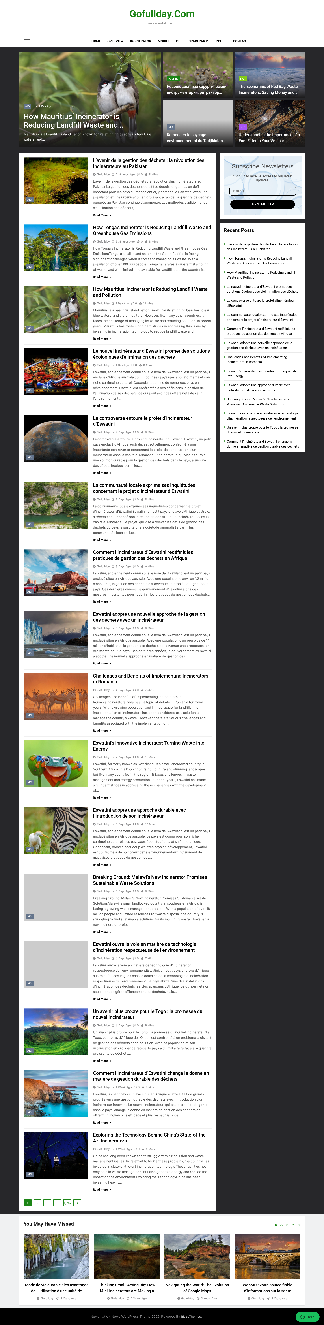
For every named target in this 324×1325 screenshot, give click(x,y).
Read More (100, 215)
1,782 (67, 1203)
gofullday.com (162, 14)
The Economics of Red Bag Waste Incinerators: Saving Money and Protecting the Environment (268, 92)
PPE (219, 41)
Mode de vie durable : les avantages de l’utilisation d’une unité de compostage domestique (56, 1291)
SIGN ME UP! (262, 204)
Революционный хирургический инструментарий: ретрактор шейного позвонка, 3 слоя (196, 92)
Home (96, 41)
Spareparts (199, 41)
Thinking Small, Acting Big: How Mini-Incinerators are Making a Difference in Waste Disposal (127, 1291)
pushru (173, 79)
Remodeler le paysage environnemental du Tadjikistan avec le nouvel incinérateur (195, 141)
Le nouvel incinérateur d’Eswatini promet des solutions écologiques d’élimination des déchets (80, 125)
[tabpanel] (56, 1267)
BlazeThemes (191, 1316)
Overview (115, 41)
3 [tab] (287, 1225)
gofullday (103, 174)
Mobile (163, 41)
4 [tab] (293, 1225)
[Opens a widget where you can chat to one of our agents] (307, 1317)
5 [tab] (299, 1225)
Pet (179, 41)
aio (27, 106)
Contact (240, 41)
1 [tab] (276, 1225)
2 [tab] (281, 1225)
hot (243, 79)
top (242, 127)
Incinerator (140, 41)
